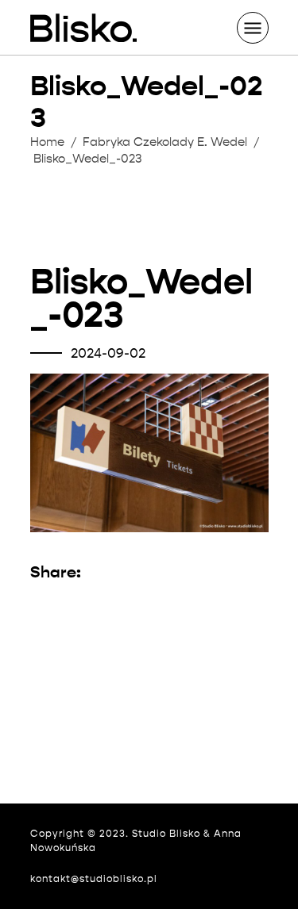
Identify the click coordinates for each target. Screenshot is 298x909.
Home (47, 142)
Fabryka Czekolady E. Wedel (165, 142)
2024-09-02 (108, 353)
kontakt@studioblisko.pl (93, 878)
